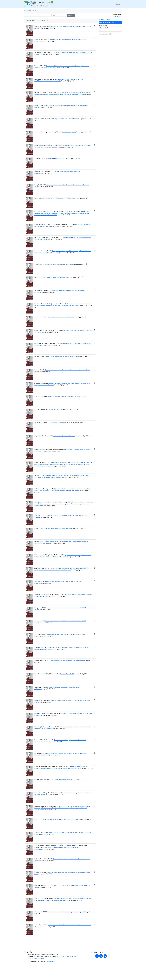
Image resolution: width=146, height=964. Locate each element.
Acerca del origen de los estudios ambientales (59, 264)
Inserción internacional (59, 423)
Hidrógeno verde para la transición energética (59, 396)
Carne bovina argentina (69, 132)
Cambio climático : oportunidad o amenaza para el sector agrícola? (65, 912)
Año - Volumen (103, 28)
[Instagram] (101, 956)
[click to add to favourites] (94, 26)
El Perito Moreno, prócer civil (54, 409)
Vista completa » (117, 16)
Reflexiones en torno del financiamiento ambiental (58, 528)
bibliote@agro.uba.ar (38, 958)
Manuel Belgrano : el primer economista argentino (60, 356)
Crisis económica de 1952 (67, 674)
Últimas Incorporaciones (106, 23)
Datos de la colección (105, 34)
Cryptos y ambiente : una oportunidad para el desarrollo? (61, 819)
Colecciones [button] (117, 4)
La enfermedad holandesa (61, 779)
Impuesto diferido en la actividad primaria (67, 119)
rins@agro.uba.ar (51, 961)
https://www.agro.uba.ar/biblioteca (65, 956)
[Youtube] (105, 956)
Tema (101, 30)
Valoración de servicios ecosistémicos (58, 158)
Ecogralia (27, 10)
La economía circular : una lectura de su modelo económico (67, 660)
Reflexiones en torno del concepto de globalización (58, 198)
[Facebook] (97, 956)
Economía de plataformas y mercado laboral (61, 317)
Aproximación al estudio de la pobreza (64, 436)
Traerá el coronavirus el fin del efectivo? (56, 277)
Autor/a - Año (103, 25)
